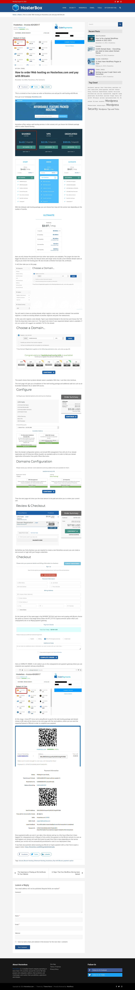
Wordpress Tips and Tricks (109, 109)
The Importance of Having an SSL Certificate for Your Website (32, 873)
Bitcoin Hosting (110, 8)
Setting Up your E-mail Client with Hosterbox (108, 73)
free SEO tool (95, 91)
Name (17, 916)
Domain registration (103, 89)
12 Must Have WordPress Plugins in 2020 (108, 62)
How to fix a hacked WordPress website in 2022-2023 (107, 39)
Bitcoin (17, 68)
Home (64, 8)
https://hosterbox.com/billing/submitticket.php (40, 847)
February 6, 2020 (101, 66)
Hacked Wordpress (103, 91)
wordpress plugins (101, 105)
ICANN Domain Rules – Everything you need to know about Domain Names (108, 51)
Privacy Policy (54, 969)
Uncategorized (101, 36)
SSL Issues (95, 101)
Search (120, 24)
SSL (118, 98)
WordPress (83, 8)
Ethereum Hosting (39, 861)
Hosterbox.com (36, 97)
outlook (120, 93)
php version (106, 95)
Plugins (98, 59)
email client (111, 89)
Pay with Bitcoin (58, 861)
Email (17, 924)
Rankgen (112, 95)
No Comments (40, 80)
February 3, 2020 (101, 76)
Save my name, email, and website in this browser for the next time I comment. (43, 942)
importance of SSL (107, 93)
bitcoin (21, 861)
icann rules (99, 93)
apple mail (97, 87)
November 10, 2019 (21, 80)
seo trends (102, 98)
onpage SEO (115, 93)
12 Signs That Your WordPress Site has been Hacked (66, 873)
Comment (18, 892)
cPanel (92, 8)
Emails (103, 69)
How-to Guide (117, 91)
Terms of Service (55, 967)
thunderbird (101, 101)
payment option (68, 861)
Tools (99, 8)
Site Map (53, 964)
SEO (121, 95)
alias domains (91, 87)
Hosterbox (31, 80)
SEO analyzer (96, 98)
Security (72, 8)
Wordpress (104, 59)
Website (17, 933)
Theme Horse (47, 986)
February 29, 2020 (101, 55)
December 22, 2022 (102, 43)
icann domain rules (92, 93)
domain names (94, 89)
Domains (98, 46)
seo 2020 (90, 98)
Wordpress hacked (92, 105)
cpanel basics (115, 87)
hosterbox (49, 861)
